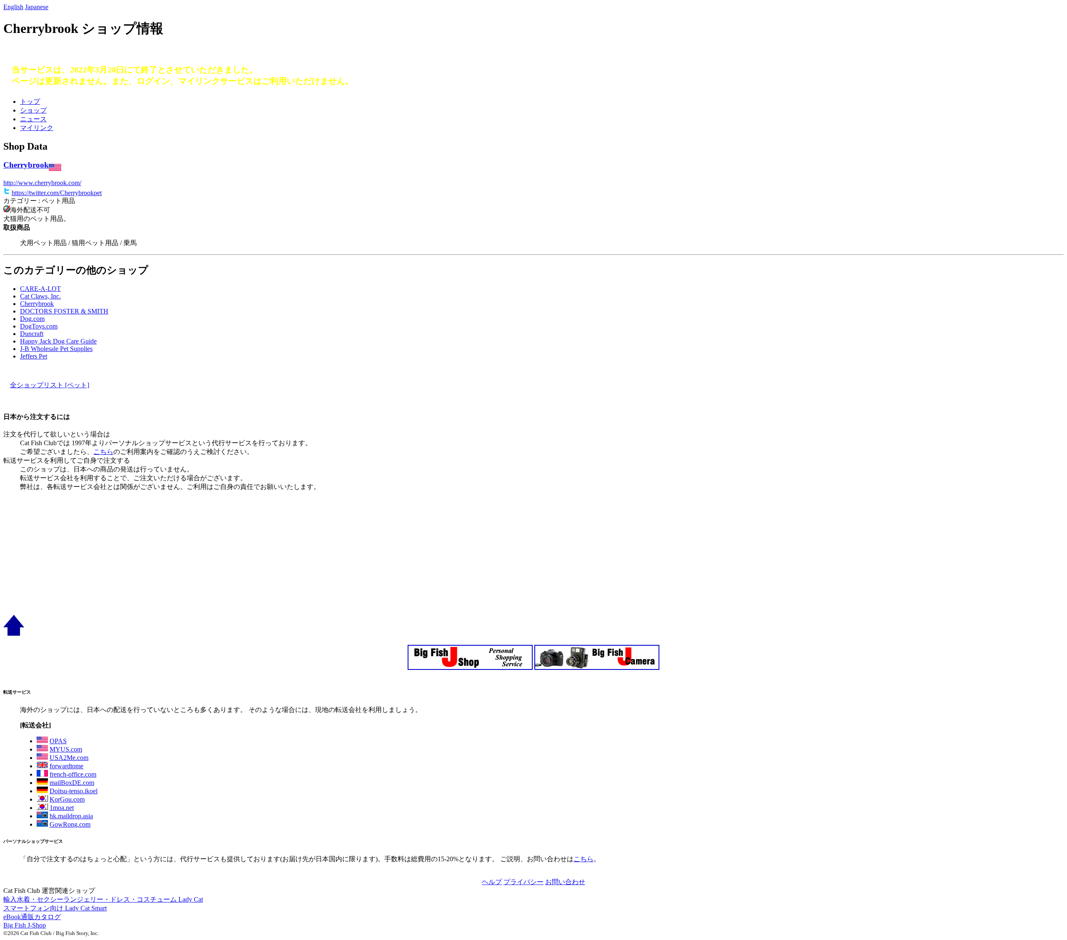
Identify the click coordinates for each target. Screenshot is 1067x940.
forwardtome (66, 766)
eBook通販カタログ (32, 916)
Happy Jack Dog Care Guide (58, 341)
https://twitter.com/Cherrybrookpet (57, 192)
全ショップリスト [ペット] (49, 385)
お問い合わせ (565, 881)
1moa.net (62, 807)
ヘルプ (492, 881)
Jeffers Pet (33, 356)
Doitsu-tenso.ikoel (74, 791)
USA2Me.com (69, 757)
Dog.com (32, 318)
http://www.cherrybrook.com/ (42, 182)
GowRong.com (70, 824)
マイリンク (36, 127)
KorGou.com (67, 799)
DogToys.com (39, 326)
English (13, 6)
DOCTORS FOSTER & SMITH (64, 311)
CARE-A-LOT (40, 288)
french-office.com (73, 774)
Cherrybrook (26, 164)
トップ (30, 101)
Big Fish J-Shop (24, 925)
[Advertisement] (253, 556)
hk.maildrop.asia (71, 816)
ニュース (33, 119)
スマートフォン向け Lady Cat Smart (55, 908)
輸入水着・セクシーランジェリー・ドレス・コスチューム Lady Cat (103, 899)
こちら (103, 451)
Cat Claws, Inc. (40, 296)
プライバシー (523, 881)
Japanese (36, 6)
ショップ (33, 110)
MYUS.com (66, 749)
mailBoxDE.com (72, 782)
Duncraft (31, 333)
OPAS (58, 740)
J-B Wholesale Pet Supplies (56, 348)
